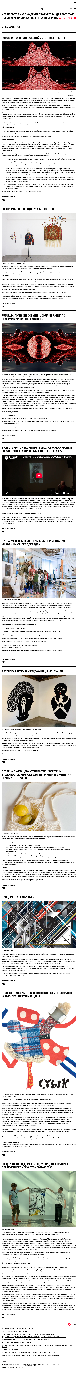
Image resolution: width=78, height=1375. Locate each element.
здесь (10, 133)
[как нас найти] (20, 9)
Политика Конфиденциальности (9, 1367)
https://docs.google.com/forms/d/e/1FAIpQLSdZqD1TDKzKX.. (58, 1144)
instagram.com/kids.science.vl (29, 645)
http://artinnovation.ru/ (58, 298)
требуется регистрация (18, 975)
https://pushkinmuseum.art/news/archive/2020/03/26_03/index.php (48, 293)
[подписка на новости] (5, 9)
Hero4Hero (17, 423)
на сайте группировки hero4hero (32, 191)
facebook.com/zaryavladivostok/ (10, 412)
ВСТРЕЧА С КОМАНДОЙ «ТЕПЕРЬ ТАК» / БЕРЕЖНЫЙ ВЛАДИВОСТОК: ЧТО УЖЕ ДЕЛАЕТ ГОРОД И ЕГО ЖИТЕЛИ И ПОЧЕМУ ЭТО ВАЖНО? (37, 774)
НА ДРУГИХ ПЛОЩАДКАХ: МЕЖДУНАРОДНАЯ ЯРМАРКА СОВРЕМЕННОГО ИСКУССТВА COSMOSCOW (35, 1165)
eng (75, 9)
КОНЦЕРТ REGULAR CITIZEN (18, 897)
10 (75, 1324)
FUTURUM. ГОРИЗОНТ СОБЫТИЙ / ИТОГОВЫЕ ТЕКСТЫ (33, 38)
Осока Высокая (30, 839)
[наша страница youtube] (34, 9)
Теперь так (10, 839)
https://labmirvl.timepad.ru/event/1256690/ (50, 651)
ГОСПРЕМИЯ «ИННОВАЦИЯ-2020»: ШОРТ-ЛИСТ (29, 209)
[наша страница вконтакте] (27, 9)
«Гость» (39, 281)
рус (71, 9)
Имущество (21, 1367)
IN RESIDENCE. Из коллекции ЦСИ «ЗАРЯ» (31, 267)
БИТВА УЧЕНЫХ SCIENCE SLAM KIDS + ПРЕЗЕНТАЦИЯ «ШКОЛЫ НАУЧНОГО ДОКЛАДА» (33, 542)
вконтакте (3, 200)
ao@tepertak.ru (11, 864)
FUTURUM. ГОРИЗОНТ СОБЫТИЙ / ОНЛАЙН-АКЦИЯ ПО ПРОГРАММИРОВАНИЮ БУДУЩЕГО (33, 317)
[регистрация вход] (12, 9)
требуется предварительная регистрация (32, 880)
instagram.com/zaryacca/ (8, 415)
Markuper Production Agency (7, 1371)
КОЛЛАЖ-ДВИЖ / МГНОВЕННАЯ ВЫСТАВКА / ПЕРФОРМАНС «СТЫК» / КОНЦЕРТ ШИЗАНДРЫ (37, 994)
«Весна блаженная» (29, 286)
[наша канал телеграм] (41, 9)
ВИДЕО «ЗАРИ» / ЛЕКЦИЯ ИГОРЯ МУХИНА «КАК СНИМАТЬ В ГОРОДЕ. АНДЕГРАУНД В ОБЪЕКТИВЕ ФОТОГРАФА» (37, 449)
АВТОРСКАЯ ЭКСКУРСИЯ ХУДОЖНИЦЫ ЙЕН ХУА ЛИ (32, 671)
